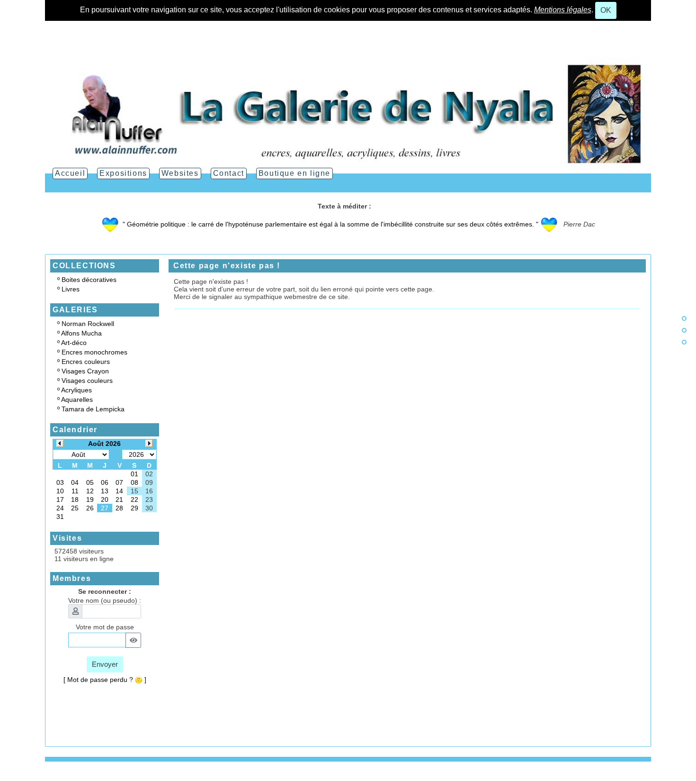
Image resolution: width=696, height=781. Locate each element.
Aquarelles (77, 399)
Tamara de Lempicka (93, 409)
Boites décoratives (89, 279)
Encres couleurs (86, 361)
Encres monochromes (94, 352)
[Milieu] (684, 330)
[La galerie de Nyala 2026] (348, 113)
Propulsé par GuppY (75, 777)
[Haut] (684, 318)
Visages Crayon (85, 371)
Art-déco (74, 342)
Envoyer (105, 664)
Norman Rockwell (88, 323)
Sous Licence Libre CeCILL (179, 777)
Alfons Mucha (81, 333)
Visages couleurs (87, 380)
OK (605, 10)
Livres (71, 289)
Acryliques (76, 390)
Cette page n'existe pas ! (226, 266)
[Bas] (684, 342)
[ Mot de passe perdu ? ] (104, 679)
